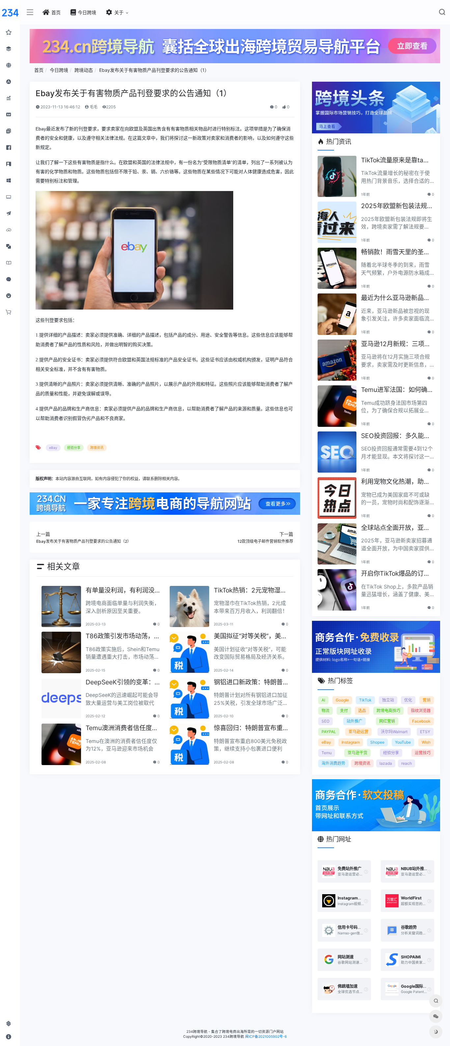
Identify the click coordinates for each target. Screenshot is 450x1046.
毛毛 (93, 106)
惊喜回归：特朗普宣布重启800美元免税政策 (248, 728)
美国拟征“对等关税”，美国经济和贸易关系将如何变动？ (250, 636)
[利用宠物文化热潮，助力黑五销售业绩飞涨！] (337, 498)
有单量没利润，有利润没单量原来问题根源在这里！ (120, 590)
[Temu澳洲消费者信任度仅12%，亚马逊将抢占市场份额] (61, 744)
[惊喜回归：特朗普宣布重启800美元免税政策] (189, 744)
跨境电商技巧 (388, 710)
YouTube (403, 742)
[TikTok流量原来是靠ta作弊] (337, 176)
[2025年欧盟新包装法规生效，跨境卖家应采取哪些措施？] (337, 222)
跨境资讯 (96, 448)
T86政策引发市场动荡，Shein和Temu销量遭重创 (122, 636)
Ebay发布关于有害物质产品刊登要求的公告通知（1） (154, 70)
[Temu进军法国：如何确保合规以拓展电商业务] (337, 406)
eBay (53, 448)
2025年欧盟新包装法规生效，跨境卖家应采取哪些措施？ (397, 206)
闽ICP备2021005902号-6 (266, 1036)
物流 (325, 710)
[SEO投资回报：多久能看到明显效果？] (337, 452)
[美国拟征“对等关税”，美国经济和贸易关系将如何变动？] (189, 652)
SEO (325, 721)
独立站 (388, 700)
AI (323, 700)
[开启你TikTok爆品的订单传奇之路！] (337, 590)
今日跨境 (59, 70)
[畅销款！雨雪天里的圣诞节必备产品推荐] (337, 268)
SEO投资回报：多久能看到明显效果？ (395, 436)
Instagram (351, 742)
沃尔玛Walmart (394, 731)
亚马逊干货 (357, 752)
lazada (386, 763)
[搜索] (441, 13)
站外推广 (354, 721)
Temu (327, 752)
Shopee (377, 742)
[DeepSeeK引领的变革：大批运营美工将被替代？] (61, 698)
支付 (344, 710)
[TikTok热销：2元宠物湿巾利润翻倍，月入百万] (189, 606)
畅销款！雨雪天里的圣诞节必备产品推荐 (395, 252)
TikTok (365, 700)
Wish (426, 742)
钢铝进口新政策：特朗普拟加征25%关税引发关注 (248, 682)
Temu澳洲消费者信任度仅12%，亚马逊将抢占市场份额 (122, 728)
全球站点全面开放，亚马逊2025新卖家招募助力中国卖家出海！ (397, 528)
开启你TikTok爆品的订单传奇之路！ (395, 573)
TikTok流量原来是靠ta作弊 (395, 160)
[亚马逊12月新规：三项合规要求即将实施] (337, 360)
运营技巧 (423, 752)
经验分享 (73, 448)
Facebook (421, 721)
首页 (38, 70)
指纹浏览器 (421, 710)
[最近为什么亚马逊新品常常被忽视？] (337, 314)
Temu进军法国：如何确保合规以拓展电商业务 (397, 390)
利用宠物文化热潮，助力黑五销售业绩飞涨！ (395, 482)
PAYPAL (329, 731)
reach (406, 763)
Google (342, 700)
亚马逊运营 (358, 731)
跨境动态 (83, 70)
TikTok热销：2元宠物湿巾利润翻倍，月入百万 (250, 590)
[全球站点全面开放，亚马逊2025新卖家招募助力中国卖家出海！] (337, 544)
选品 (362, 710)
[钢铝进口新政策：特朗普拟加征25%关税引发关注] (189, 698)
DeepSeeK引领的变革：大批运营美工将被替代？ (120, 682)
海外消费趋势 (333, 763)
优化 (408, 700)
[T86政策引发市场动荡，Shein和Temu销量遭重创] (61, 652)
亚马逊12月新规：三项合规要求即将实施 (396, 344)
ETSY (425, 731)
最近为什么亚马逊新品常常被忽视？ (395, 298)
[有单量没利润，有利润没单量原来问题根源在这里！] (61, 606)
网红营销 (387, 721)
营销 (427, 700)
